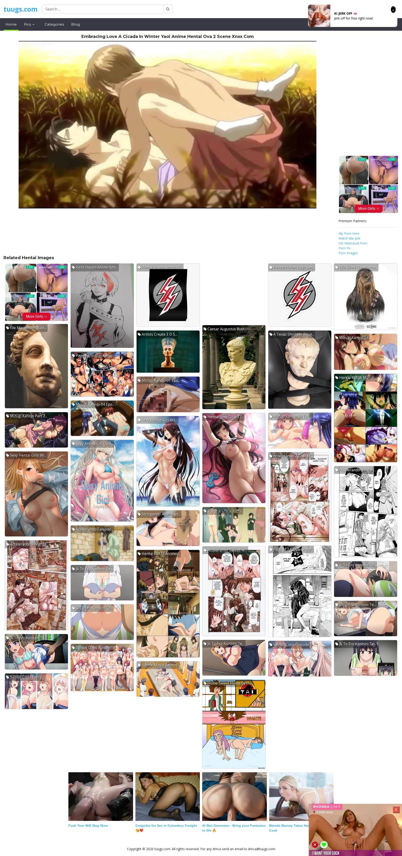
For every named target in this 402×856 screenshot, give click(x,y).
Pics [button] (28, 24)
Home (11, 24)
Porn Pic (344, 248)
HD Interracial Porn (352, 243)
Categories (54, 24)
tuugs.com (20, 9)
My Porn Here (348, 233)
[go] (168, 9)
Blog (75, 24)
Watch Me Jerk (349, 238)
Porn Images (348, 253)
